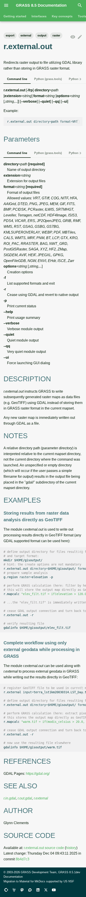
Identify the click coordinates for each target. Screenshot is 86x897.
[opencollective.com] (6, 889)
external (26, 35)
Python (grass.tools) (48, 79)
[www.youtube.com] (53, 889)
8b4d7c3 (22, 859)
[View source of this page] (72, 37)
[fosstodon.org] (22, 889)
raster (56, 35)
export (10, 35)
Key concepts (62, 16)
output (41, 35)
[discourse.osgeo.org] (30, 889)
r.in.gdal (10, 798)
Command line (17, 79)
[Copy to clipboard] (78, 121)
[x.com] (45, 889)
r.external (41, 798)
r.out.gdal (25, 798)
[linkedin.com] (37, 889)
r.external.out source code (44, 848)
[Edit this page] (79, 37)
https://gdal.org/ (38, 773)
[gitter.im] (14, 889)
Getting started (15, 16)
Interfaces (39, 16)
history (71, 848)
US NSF (69, 881)
